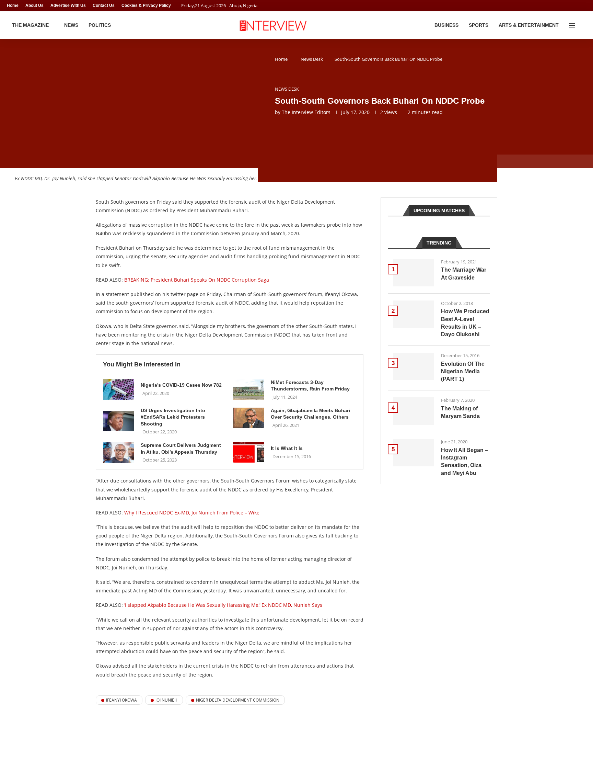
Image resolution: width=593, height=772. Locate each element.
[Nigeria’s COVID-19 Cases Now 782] (118, 389)
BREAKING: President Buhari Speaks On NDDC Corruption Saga (196, 279)
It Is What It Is (287, 448)
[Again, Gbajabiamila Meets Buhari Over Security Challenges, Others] (248, 418)
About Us (34, 5)
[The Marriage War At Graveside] (413, 272)
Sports (478, 25)
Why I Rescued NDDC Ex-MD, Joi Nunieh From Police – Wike (191, 512)
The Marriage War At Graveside (463, 273)
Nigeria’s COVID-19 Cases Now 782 (181, 385)
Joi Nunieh (166, 700)
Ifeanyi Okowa (121, 700)
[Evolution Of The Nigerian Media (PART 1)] (413, 366)
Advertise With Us (68, 5)
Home (13, 5)
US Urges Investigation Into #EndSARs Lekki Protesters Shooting (173, 417)
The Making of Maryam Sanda (460, 412)
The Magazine (30, 25)
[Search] (582, 25)
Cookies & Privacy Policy (146, 5)
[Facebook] (571, 5)
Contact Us (104, 5)
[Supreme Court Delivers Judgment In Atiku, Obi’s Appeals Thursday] (118, 452)
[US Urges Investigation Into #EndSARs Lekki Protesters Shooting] (118, 421)
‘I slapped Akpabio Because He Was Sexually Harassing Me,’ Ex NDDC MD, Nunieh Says (223, 605)
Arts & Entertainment (529, 25)
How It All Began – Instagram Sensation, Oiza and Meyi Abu (464, 461)
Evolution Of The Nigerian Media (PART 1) (463, 371)
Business (446, 25)
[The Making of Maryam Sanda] (413, 411)
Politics (100, 25)
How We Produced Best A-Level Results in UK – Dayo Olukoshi (465, 322)
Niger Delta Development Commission (237, 700)
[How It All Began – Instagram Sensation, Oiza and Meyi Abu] (413, 452)
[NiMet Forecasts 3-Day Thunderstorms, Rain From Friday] (248, 389)
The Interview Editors (306, 112)
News (71, 25)
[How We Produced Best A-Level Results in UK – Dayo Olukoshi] (413, 314)
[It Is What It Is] (248, 452)
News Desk (312, 59)
